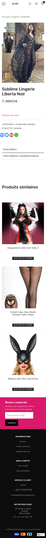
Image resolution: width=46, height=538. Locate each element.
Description (10, 149)
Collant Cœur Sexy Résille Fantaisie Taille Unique (23, 313)
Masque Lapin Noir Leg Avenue (23, 378)
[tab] (23, 149)
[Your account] (36, 4)
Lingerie (15, 17)
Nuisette (25, 17)
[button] (40, 27)
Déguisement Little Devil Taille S (23, 248)
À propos (23, 441)
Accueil (5, 17)
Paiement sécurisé (23, 451)
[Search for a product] (30, 4)
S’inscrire (12, 423)
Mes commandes (23, 471)
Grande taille (21, 124)
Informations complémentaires (21, 156)
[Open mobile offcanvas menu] (3, 4)
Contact (23, 485)
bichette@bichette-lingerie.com (23, 495)
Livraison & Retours (23, 446)
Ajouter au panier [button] (23, 258)
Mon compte (23, 466)
